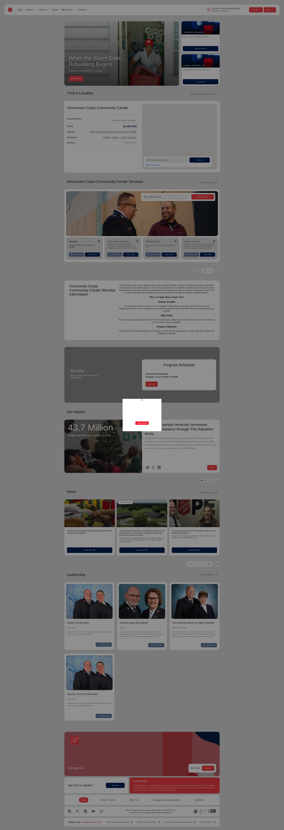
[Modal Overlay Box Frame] (142, 415)
